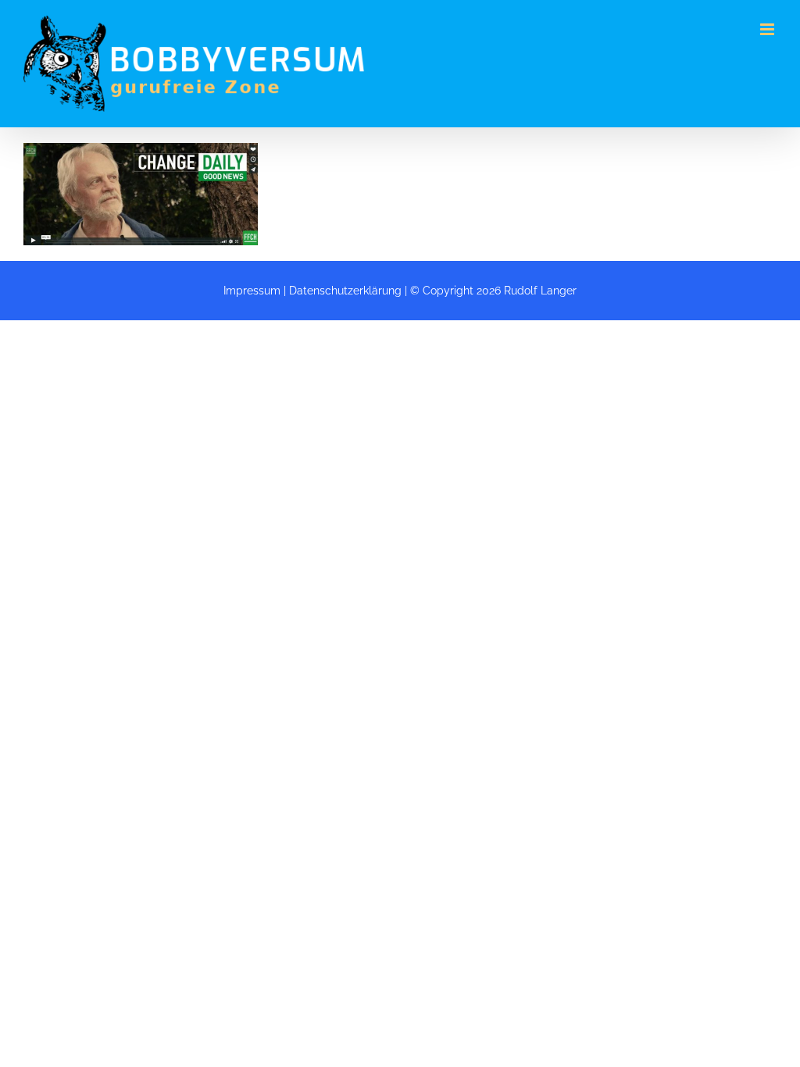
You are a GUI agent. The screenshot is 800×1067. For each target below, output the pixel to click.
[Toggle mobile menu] (768, 29)
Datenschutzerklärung (345, 290)
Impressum (251, 290)
